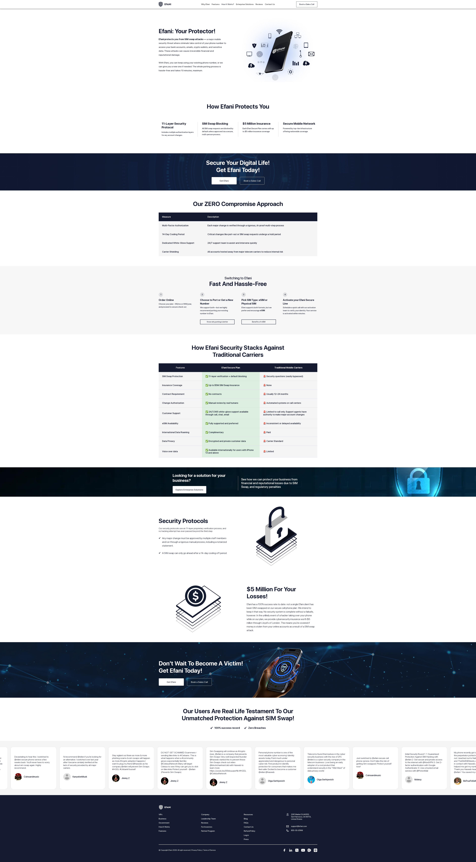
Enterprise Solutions (245, 4)
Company (205, 814)
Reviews (259, 4)
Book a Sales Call (306, 4)
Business (162, 819)
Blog (246, 819)
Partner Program (208, 831)
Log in (246, 835)
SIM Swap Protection (172, 376)
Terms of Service (209, 850)
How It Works (164, 827)
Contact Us (270, 4)
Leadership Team (208, 819)
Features (216, 4)
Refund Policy (249, 831)
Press (246, 839)
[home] (165, 4)
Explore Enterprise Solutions (189, 489)
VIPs (160, 814)
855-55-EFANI (297, 830)
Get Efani (224, 180)
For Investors (206, 827)
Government (164, 823)
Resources (248, 814)
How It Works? (228, 4)
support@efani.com (299, 826)
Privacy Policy (197, 850)
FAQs (246, 823)
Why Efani (205, 4)
